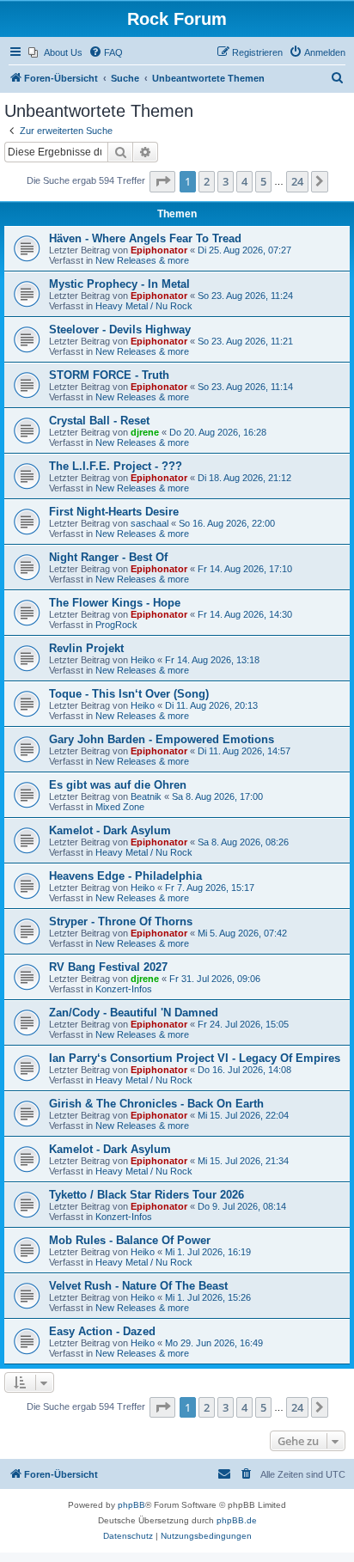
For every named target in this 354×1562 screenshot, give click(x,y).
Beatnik (146, 796)
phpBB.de (237, 1520)
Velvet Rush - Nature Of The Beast (138, 1285)
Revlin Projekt (86, 648)
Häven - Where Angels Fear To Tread (145, 238)
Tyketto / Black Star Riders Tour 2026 (146, 1194)
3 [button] (226, 181)
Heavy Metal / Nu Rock (143, 306)
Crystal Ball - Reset (99, 420)
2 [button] (207, 181)
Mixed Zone (119, 807)
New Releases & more (142, 260)
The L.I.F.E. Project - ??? (115, 466)
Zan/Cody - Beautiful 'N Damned (133, 1012)
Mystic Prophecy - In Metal (119, 284)
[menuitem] (55, 52)
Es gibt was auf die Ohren (117, 784)
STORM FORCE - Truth (109, 375)
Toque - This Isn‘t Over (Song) (129, 693)
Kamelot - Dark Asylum (110, 830)
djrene (145, 432)
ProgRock (116, 624)
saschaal (149, 523)
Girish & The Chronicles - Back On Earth (156, 1103)
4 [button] (244, 181)
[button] (162, 181)
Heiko (143, 660)
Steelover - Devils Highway (120, 329)
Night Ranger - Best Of (108, 557)
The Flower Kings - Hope (114, 602)
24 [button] (297, 181)
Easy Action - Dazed (102, 1331)
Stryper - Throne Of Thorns (120, 921)
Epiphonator (159, 250)
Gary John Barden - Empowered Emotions (161, 739)
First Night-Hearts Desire (114, 511)
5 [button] (263, 181)
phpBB (131, 1505)
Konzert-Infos (123, 989)
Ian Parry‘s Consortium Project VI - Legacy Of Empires (194, 1058)
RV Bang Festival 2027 (108, 967)
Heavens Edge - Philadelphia (125, 875)
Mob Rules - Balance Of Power (130, 1240)
